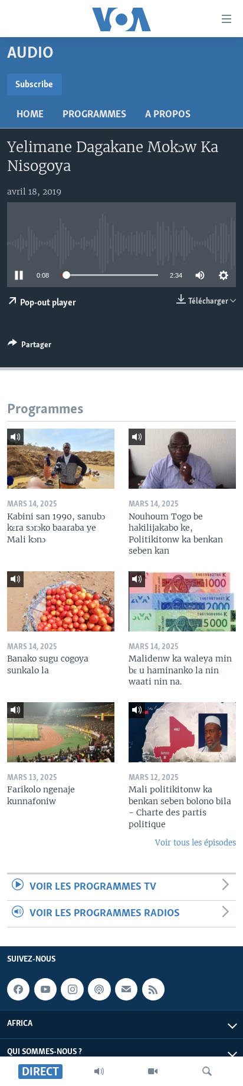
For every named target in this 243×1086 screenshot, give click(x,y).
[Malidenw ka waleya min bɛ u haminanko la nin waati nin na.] (182, 601)
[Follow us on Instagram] (72, 989)
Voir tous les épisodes (195, 843)
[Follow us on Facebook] (18, 989)
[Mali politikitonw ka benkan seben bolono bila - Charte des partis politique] (182, 732)
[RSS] (153, 989)
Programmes (94, 115)
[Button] (29, 346)
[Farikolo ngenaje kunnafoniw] (60, 732)
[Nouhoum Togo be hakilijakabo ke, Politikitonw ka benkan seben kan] (182, 459)
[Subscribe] (126, 989)
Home (30, 115)
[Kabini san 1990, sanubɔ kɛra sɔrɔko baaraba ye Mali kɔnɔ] (60, 459)
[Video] (152, 1071)
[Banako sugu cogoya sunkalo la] (60, 601)
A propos (168, 115)
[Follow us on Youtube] (45, 989)
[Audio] (99, 1071)
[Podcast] (99, 989)
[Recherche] (207, 1071)
